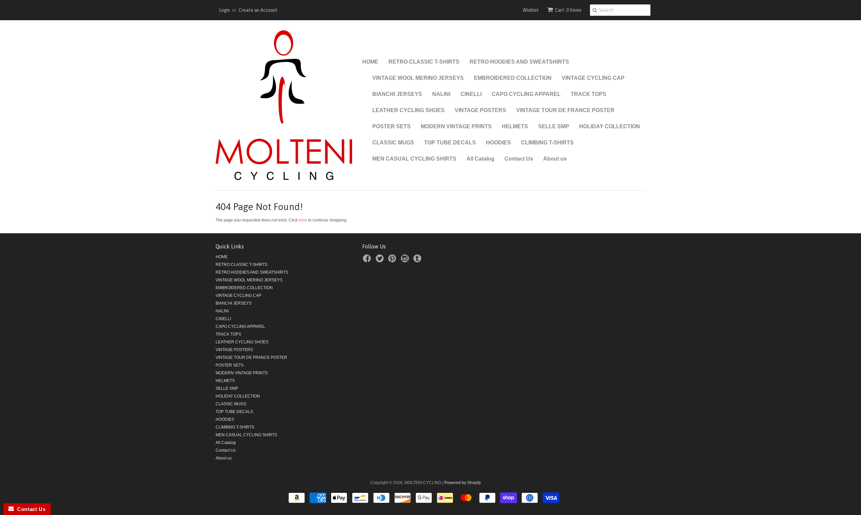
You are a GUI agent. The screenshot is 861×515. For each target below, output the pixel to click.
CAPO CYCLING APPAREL (526, 94)
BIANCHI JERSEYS (397, 94)
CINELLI (471, 94)
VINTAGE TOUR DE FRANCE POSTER (565, 110)
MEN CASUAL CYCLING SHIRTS (414, 159)
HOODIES (498, 142)
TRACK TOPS (588, 94)
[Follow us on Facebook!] (368, 260)
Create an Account (257, 10)
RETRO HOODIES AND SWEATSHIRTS (519, 62)
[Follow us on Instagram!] (406, 260)
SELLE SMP (553, 126)
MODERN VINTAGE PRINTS (456, 126)
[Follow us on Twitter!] (381, 260)
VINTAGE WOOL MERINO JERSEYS (418, 78)
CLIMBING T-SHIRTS (547, 142)
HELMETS (515, 126)
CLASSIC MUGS (393, 142)
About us (555, 159)
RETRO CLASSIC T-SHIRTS (423, 62)
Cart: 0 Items (568, 10)
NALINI (441, 94)
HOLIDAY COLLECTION (609, 126)
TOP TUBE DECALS (450, 142)
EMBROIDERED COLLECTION (513, 78)
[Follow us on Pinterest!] (393, 260)
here (303, 220)
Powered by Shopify (462, 482)
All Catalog (480, 159)
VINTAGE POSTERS (480, 110)
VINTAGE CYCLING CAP (593, 78)
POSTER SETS (391, 126)
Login (224, 10)
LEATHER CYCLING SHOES (408, 110)
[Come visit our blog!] (418, 260)
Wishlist (531, 10)
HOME (370, 62)
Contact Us (518, 159)
